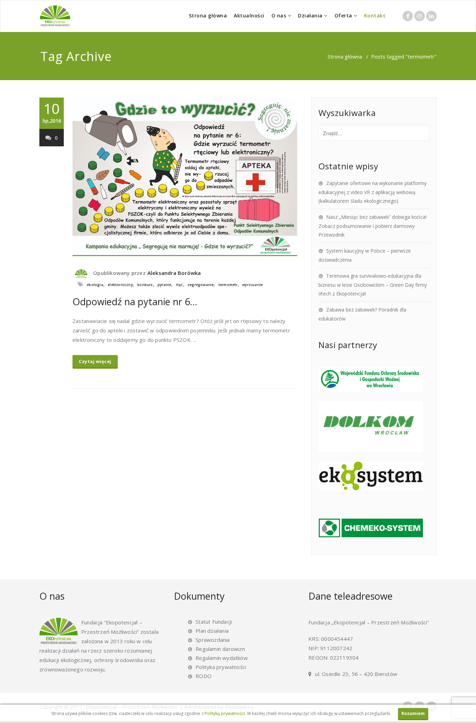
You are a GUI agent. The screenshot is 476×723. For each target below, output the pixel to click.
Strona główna (208, 15)
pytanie (164, 284)
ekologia (95, 284)
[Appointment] (55, 15)
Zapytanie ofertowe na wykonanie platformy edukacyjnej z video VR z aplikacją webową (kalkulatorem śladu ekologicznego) (372, 192)
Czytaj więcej (95, 361)
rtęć (179, 284)
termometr (228, 284)
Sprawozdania (212, 639)
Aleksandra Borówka (174, 272)
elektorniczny (120, 284)
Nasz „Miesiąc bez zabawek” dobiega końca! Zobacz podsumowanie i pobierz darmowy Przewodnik (372, 226)
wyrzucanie (252, 284)
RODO (203, 675)
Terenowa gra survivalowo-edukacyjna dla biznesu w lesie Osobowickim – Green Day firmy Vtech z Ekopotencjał (372, 284)
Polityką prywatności (225, 713)
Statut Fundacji (213, 621)
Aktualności (249, 15)
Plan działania (212, 630)
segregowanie (200, 284)
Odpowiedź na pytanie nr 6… (134, 301)
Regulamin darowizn (220, 648)
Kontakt (375, 15)
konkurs (145, 284)
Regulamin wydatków (221, 657)
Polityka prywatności (220, 666)
